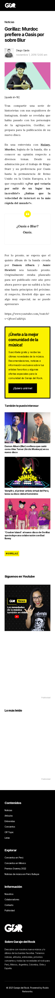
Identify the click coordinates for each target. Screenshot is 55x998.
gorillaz (12, 553)
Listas (7, 837)
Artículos (9, 815)
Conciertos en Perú (14, 857)
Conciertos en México (15, 863)
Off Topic (9, 832)
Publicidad (10, 910)
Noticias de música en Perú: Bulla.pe (22, 874)
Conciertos (10, 826)
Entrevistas (10, 821)
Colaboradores (12, 899)
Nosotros (9, 894)
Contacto (9, 905)
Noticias (9, 22)
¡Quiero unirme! (22, 388)
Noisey (45, 144)
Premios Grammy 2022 (15, 868)
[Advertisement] (27, 668)
